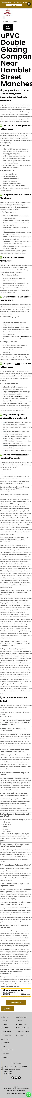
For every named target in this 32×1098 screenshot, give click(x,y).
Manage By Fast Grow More (16, 1093)
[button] (4, 17)
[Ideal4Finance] (16, 997)
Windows (20, 396)
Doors (17, 363)
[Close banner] (29, 4)
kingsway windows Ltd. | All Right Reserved (16, 1088)
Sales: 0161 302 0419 (11, 22)
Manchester (21, 454)
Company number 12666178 (16, 1090)
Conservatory (24, 336)
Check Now (14, 5)
